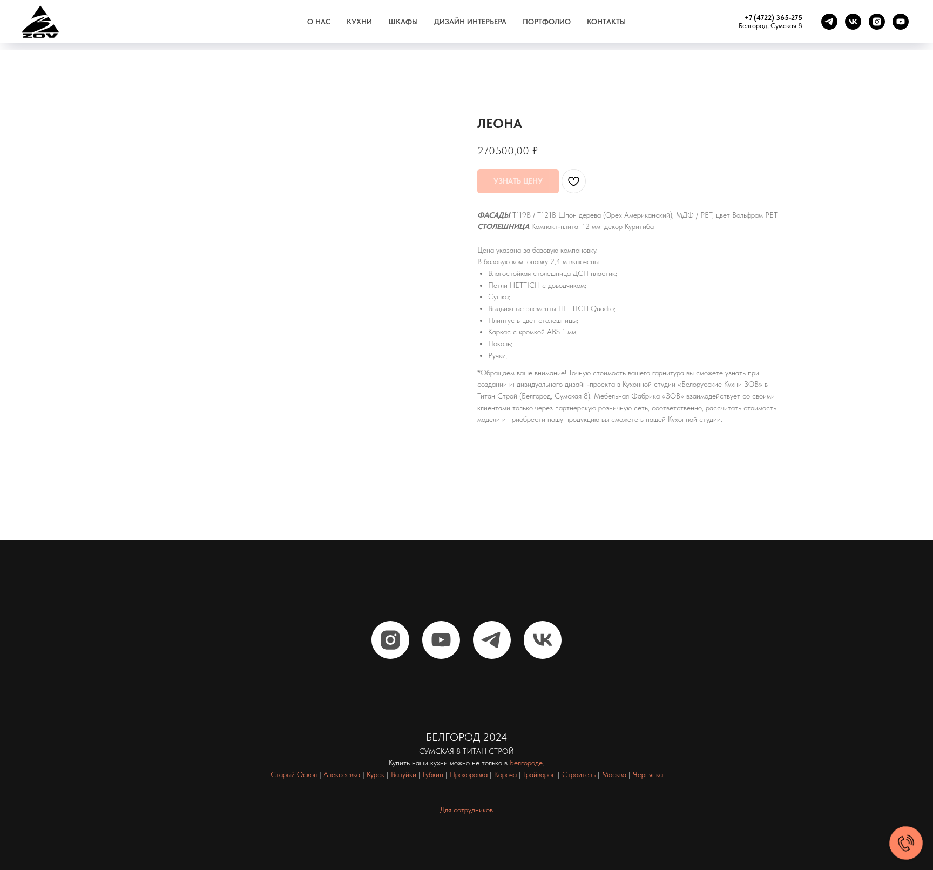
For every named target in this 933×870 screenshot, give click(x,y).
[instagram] (877, 22)
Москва (614, 774)
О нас (318, 21)
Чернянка (648, 774)
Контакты (606, 21)
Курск (375, 774)
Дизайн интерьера (470, 21)
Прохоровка (469, 774)
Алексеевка (341, 774)
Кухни (359, 21)
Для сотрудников (466, 809)
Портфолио (547, 21)
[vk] (853, 22)
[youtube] (901, 22)
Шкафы (403, 21)
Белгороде (526, 762)
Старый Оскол (294, 774)
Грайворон (539, 774)
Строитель (579, 774)
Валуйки (403, 774)
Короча (505, 774)
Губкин (433, 774)
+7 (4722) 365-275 (773, 18)
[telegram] (829, 22)
